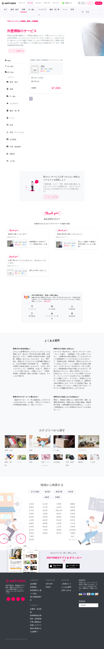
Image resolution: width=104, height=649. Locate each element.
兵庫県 (58, 504)
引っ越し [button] (31, 9)
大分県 (72, 523)
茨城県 (31, 526)
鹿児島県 (72, 530)
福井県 (45, 510)
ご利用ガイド (66, 584)
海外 (72, 536)
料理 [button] (72, 9)
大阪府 (46, 497)
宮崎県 (72, 526)
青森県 (31, 507)
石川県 (45, 507)
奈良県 (58, 507)
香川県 (58, 533)
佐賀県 (72, 514)
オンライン (73, 539)
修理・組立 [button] (15, 9)
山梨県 (45, 514)
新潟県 (31, 539)
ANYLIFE (49, 584)
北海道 (31, 504)
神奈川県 (59, 492)
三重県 (45, 530)
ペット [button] (65, 9)
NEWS (48, 587)
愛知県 (45, 526)
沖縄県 (72, 533)
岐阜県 (45, 520)
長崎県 (72, 517)
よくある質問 (66, 587)
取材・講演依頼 (35, 619)
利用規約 (33, 587)
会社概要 (33, 584)
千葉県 (31, 536)
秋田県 (31, 517)
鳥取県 (58, 514)
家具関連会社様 (35, 615)
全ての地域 (35, 492)
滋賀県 (45, 533)
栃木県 (31, 530)
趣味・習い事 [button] (54, 9)
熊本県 (72, 520)
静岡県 (45, 523)
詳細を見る (47, 301)
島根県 (58, 517)
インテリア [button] (42, 9)
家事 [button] (23, 9)
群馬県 (31, 533)
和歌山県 (59, 510)
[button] (81, 3)
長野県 (45, 517)
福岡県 (72, 510)
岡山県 (58, 520)
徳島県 (58, 530)
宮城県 (31, 514)
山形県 (31, 520)
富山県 (45, 504)
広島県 (58, 523)
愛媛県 (72, 504)
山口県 (58, 526)
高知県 (72, 507)
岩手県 (31, 510)
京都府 (57, 497)
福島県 (31, 523)
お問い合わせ (66, 590)
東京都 (47, 492)
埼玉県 (70, 492)
